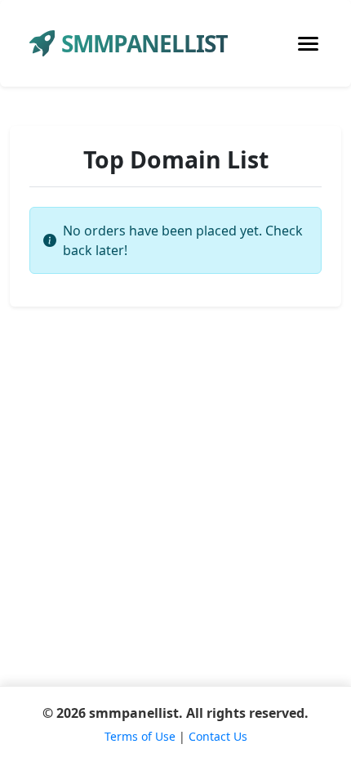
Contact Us (218, 736)
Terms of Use (140, 736)
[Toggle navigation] (308, 44)
